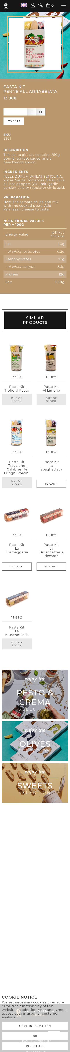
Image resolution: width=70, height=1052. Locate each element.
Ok (35, 1036)
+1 (40, 112)
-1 (31, 112)
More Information (35, 1026)
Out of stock (17, 400)
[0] (46, 5)
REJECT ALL (35, 1046)
